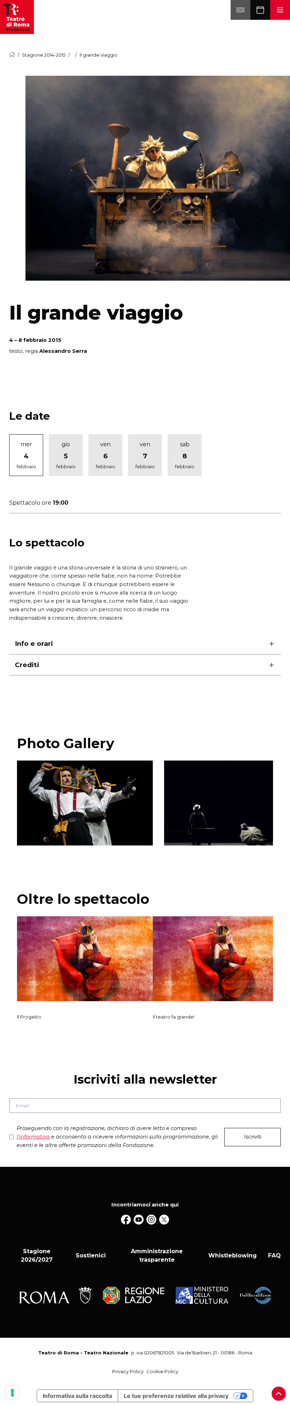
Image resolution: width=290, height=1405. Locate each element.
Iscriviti (252, 1137)
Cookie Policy (162, 1371)
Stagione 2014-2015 (43, 55)
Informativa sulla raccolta (77, 1395)
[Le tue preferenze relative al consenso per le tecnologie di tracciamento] (12, 1392)
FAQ (274, 1255)
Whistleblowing (232, 1255)
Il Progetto (29, 1017)
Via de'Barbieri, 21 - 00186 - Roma (214, 1352)
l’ (33, 1137)
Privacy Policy (128, 1371)
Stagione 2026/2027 (37, 1255)
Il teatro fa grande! (174, 1017)
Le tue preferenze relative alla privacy (176, 1395)
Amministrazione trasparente (157, 1255)
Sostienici (91, 1255)
